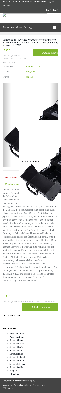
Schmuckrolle (16, 354)
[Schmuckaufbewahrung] (30, 18)
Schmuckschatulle (18, 357)
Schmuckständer (17, 364)
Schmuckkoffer (33, 66)
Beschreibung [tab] (11, 177)
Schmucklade (15, 350)
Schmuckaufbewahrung (17, 27)
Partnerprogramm (40, 385)
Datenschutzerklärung (22, 385)
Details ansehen (50, 52)
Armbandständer (17, 337)
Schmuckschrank (17, 360)
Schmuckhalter (16, 340)
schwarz (29, 77)
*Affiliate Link (8, 388)
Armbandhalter (16, 333)
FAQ (55, 10)
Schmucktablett (16, 367)
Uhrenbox (14, 374)
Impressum (7, 385)
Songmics (30, 71)
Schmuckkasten (16, 343)
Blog (48, 10)
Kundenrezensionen (14, 184)
